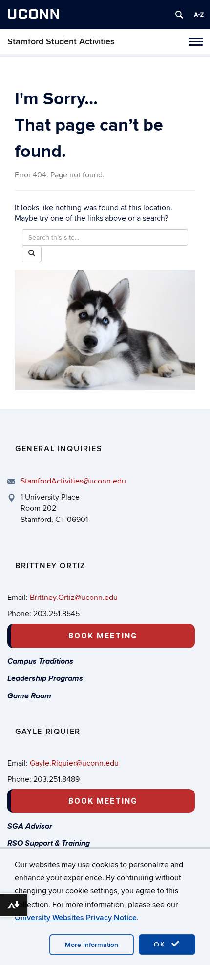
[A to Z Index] (199, 14)
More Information (91, 945)
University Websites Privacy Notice (76, 918)
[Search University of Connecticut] (179, 14)
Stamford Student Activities (61, 42)
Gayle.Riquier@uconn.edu (74, 763)
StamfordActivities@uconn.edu (73, 481)
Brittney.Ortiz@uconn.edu (74, 597)
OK (161, 944)
